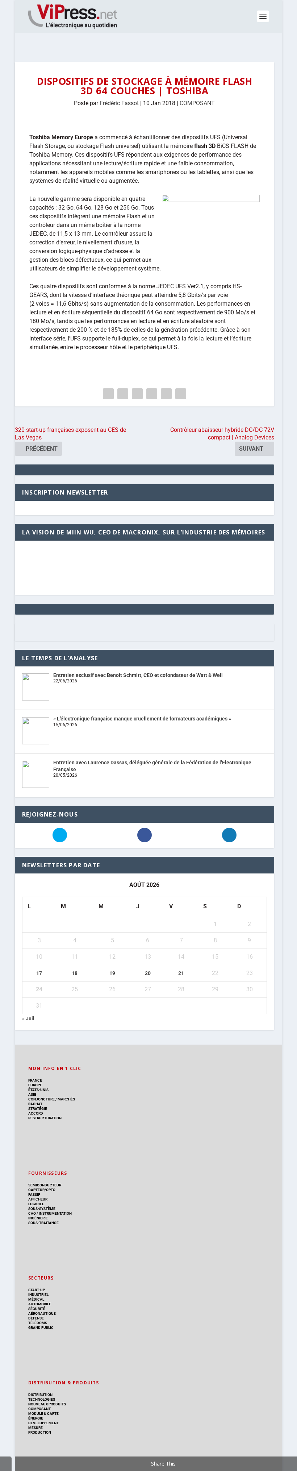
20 (148, 973)
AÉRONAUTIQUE (42, 1313)
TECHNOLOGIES (41, 1399)
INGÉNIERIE (38, 1218)
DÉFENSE (36, 1318)
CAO (32, 1213)
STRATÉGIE (37, 1109)
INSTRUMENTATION (55, 1213)
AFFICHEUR (37, 1199)
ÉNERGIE (35, 1418)
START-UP (36, 1290)
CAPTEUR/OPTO (41, 1190)
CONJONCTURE (41, 1099)
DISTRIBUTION (40, 1395)
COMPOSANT (197, 103)
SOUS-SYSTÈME (41, 1209)
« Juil (28, 1018)
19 (112, 973)
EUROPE (35, 1085)
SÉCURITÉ (36, 1309)
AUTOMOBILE (39, 1304)
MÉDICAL (36, 1299)
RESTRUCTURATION (45, 1118)
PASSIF (34, 1195)
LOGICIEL (36, 1204)
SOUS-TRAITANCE (43, 1223)
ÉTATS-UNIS (38, 1090)
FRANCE (35, 1080)
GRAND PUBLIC (41, 1328)
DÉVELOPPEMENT (43, 1423)
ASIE (32, 1094)
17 (39, 973)
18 (75, 973)
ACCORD (35, 1113)
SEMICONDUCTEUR (44, 1185)
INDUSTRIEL (38, 1295)
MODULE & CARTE (43, 1414)
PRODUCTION (39, 1432)
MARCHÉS (66, 1099)
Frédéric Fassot (119, 103)
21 (181, 973)
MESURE (35, 1428)
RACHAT (35, 1104)
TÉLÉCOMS (37, 1323)
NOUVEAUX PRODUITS (47, 1404)
